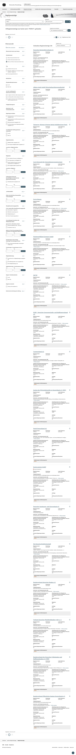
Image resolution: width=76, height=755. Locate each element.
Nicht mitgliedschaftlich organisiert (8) (14, 165)
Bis (14, 148)
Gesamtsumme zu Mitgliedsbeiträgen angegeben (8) (16, 259)
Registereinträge (28, 9)
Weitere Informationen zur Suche (45, 24)
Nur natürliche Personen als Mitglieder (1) (15, 158)
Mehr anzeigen (51, 133)
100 (61, 37)
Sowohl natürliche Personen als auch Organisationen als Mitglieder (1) (14, 163)
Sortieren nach (58, 43)
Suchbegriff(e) (7, 19)
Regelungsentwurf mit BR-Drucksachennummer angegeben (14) (16, 120)
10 (54, 37)
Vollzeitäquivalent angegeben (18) (14, 181)
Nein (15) (9, 279)
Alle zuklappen (21, 47)
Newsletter (11, 744)
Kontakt (56, 9)
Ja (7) (9, 84)
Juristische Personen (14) (12, 68)
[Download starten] (69, 30)
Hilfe (3, 744)
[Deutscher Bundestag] (12, 4)
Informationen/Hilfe (15, 9)
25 (56, 37)
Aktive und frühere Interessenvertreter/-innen (16, 61)
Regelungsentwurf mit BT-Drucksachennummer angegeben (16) (16, 117)
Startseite (4, 9)
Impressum (72, 747)
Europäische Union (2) (12, 227)
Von (6, 148)
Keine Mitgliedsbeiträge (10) (13, 263)
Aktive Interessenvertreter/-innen (13, 57)
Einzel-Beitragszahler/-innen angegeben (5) (15, 261)
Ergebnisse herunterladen (54, 28)
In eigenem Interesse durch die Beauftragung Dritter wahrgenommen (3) (16, 99)
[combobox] (54, 21)
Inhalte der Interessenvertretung (43, 9)
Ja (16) (9, 133)
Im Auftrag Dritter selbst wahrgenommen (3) (15, 96)
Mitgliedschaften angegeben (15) (13, 142)
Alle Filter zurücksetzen (11, 47)
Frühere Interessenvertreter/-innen (14, 59)
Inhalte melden (66, 747)
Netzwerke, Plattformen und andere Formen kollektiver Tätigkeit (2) (15, 71)
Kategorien (47, 19)
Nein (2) (9, 135)
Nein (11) (9, 86)
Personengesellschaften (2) (12, 73)
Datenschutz (60, 747)
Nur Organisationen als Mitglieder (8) (14, 160)
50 (58, 37)
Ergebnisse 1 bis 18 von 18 (10, 34)
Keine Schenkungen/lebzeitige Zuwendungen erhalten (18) (16, 244)
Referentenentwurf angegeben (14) (14, 122)
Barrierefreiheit (54, 747)
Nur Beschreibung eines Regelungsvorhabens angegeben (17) (16, 125)
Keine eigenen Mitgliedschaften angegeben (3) (16, 144)
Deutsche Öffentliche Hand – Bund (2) (14, 225)
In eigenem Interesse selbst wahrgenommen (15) (16, 94)
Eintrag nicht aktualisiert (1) (12, 286)
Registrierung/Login (68, 9)
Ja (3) (9, 277)
